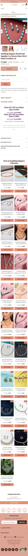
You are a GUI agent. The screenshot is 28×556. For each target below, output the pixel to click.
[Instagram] (9, 549)
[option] (14, 1)
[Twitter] (6, 549)
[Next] (26, 31)
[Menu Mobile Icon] (2, 5)
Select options (21, 191)
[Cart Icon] (25, 5)
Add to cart (7, 191)
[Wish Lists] (20, 68)
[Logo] (14, 5)
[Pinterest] (13, 549)
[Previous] (2, 31)
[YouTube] (16, 549)
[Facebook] (2, 549)
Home (13, 12)
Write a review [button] (14, 502)
